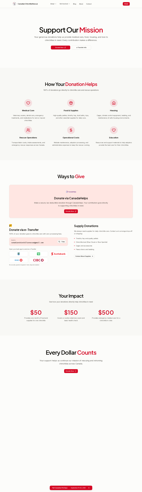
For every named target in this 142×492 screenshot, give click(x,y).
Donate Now (59, 47)
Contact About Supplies (83, 256)
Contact (89, 4)
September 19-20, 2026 (69, 488)
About (81, 4)
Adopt (126, 4)
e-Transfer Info (81, 47)
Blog (74, 4)
